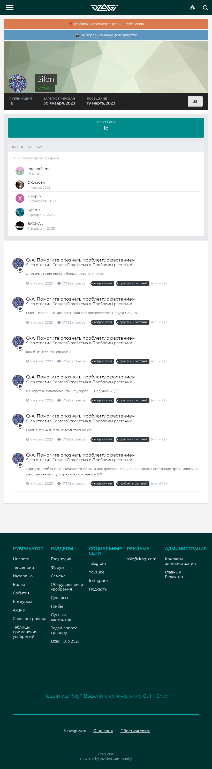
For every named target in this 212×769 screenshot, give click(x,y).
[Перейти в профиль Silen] (18, 263)
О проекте (103, 730)
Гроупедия (61, 559)
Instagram (98, 580)
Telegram (97, 563)
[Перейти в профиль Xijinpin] (20, 198)
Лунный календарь (61, 617)
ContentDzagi (65, 265)
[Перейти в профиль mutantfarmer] (20, 171)
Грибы (57, 606)
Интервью (23, 576)
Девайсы (59, 597)
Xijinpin (34, 196)
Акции (19, 610)
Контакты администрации (180, 561)
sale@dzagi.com (141, 559)
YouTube (96, 572)
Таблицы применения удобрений (25, 632)
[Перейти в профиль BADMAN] (20, 225)
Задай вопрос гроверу (64, 630)
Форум (57, 567)
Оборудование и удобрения (67, 587)
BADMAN (35, 223)
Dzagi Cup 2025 (65, 641)
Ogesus (33, 210)
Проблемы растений (112, 265)
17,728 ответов (73, 283)
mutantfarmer (39, 169)
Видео (19, 584)
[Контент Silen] (195, 101)
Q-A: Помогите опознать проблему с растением (80, 260)
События (21, 593)
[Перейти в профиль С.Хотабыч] (20, 184)
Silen (30, 265)
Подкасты (98, 589)
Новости (21, 559)
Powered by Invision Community (106, 759)
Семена (58, 576)
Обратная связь (135, 730)
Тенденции (23, 567)
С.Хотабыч (36, 182)
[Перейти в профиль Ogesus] (20, 212)
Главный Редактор (174, 574)
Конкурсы (22, 601)
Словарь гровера (29, 618)
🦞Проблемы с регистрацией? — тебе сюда (106, 24)
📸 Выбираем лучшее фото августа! (106, 35)
